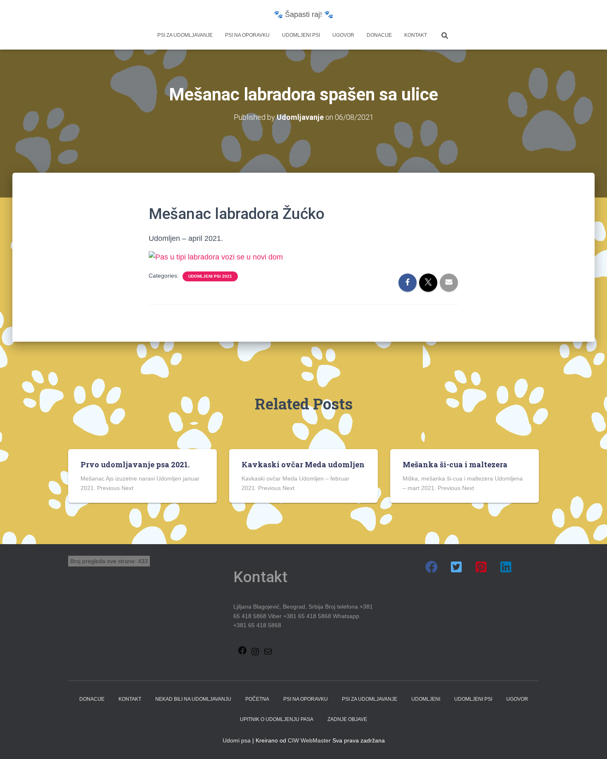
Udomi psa (237, 740)
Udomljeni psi (301, 35)
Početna (257, 699)
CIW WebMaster (309, 740)
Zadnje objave (347, 719)
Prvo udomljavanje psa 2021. (135, 464)
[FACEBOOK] (242, 653)
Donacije (379, 35)
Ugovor (343, 35)
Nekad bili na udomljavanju (193, 699)
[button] (431, 567)
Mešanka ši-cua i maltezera (455, 464)
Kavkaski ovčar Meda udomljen (303, 464)
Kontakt (415, 35)
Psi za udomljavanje (185, 35)
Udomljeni (425, 699)
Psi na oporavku (247, 35)
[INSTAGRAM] (255, 654)
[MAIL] (268, 654)
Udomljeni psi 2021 (210, 276)
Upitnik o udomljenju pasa (276, 719)
